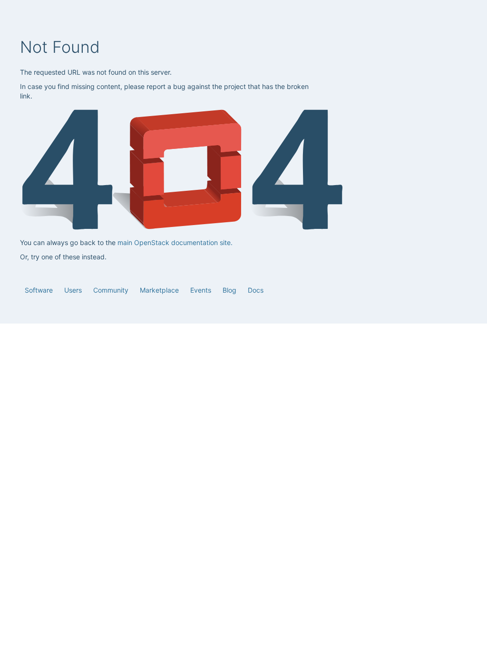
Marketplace (160, 290)
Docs (255, 290)
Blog (230, 290)
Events (201, 290)
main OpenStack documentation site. (175, 242)
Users (74, 290)
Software (40, 290)
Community (111, 290)
